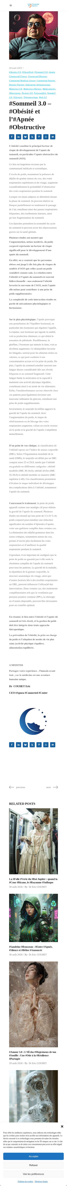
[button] (62, 1126)
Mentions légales (41, 1181)
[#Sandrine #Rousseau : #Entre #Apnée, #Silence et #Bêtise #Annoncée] (33, 918)
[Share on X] (32, 136)
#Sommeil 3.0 (41, 72)
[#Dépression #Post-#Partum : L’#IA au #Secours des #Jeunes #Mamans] (33, 1113)
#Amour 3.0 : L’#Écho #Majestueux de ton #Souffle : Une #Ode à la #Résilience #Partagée (32, 1055)
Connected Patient (46, 80)
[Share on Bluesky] (26, 136)
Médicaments (49, 89)
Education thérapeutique (38, 85)
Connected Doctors (37, 76)
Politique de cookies (25, 1181)
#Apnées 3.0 (15, 72)
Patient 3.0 (27, 93)
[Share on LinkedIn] (19, 136)
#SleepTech (27, 72)
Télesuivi (17, 97)
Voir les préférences (33, 1174)
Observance (15, 93)
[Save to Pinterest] (39, 136)
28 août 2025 (15, 68)
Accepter (33, 1156)
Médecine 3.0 (15, 89)
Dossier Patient (16, 85)
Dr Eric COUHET (38, 887)
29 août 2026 (16, 1063)
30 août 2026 (16, 887)
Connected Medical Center (22, 80)
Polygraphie (40, 93)
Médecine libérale (32, 89)
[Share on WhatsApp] (46, 136)
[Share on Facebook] (12, 136)
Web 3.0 (43, 97)
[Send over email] (53, 136)
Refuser (33, 1165)
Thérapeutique (30, 97)
